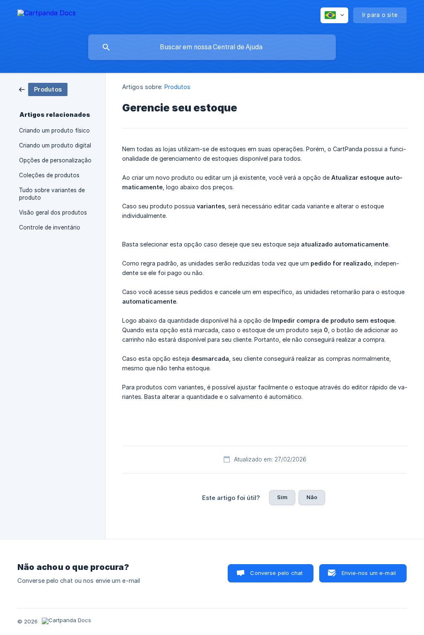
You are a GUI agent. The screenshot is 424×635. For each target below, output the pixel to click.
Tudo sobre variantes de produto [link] (52, 194)
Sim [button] (282, 497)
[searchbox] (212, 47)
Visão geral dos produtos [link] (53, 212)
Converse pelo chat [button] (276, 573)
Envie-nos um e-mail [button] (369, 573)
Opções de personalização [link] (55, 160)
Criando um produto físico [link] (54, 130)
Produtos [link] (177, 86)
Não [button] (311, 497)
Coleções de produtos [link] (49, 175)
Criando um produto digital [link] (55, 145)
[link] (43, 89)
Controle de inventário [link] (49, 227)
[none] (46, 14)
